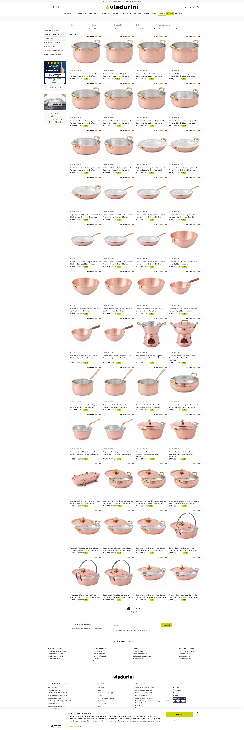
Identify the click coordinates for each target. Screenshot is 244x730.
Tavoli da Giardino (99, 661)
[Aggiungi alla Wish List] (96, 46)
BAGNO (115, 13)
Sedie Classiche (138, 651)
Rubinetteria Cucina (51, 46)
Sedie (135, 648)
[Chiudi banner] (197, 712)
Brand (100, 706)
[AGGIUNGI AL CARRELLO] (195, 229)
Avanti (138, 608)
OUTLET (170, 13)
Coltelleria (48, 38)
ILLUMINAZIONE (90, 13)
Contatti (100, 695)
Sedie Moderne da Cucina (141, 653)
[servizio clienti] (49, 7)
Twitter (176, 695)
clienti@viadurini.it (53, 703)
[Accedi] (190, 7)
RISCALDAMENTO (105, 13)
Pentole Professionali (53, 34)
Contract (179, 13)
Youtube (176, 693)
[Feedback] (53, 7)
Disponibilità (118, 25)
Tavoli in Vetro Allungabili (55, 656)
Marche (72, 25)
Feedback (101, 687)
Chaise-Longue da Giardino (187, 651)
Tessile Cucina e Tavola (52, 54)
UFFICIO (154, 13)
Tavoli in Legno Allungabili (56, 653)
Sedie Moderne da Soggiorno (142, 656)
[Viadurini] (121, 7)
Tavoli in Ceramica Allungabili (57, 651)
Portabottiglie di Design (52, 42)
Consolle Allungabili (54, 658)
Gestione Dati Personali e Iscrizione (145, 687)
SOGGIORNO (78, 13)
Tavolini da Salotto (99, 653)
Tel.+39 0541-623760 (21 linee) (57, 693)
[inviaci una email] (45, 7)
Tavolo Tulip (97, 658)
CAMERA (146, 13)
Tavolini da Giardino (185, 658)
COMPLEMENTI (126, 13)
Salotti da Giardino (184, 653)
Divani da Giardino (184, 656)
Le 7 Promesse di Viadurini (106, 698)
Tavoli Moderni (99, 648)
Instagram (177, 690)
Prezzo (94, 25)
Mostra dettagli (73, 726)
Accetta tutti (180, 714)
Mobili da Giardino (186, 648)
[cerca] (186, 7)
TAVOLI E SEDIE (66, 13)
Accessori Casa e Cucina (53, 50)
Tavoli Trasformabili (99, 656)
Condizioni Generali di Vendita (144, 693)
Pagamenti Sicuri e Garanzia (143, 698)
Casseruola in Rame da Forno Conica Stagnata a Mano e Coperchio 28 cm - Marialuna (148, 454)
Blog (99, 690)
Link (149, 630)
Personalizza (178, 721)
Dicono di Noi (102, 703)
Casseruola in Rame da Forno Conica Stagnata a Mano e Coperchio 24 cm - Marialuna (181, 454)
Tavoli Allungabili (55, 648)
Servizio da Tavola (51, 30)
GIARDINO (137, 13)
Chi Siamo (101, 701)
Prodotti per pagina (164, 25)
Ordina (138, 25)
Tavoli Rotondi (97, 651)
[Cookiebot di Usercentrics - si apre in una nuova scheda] (55, 726)
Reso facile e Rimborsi (141, 695)
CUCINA (162, 13)
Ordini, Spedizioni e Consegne (144, 690)
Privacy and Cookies (141, 708)
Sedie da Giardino (138, 658)
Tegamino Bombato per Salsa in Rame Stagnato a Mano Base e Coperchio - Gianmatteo (182, 358)
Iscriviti (167, 625)
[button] (80, 28)
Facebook (177, 687)
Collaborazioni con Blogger (106, 693)
